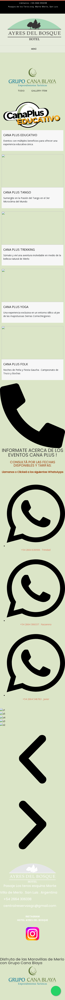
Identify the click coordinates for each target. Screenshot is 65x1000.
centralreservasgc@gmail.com (30, 905)
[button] (32, 760)
